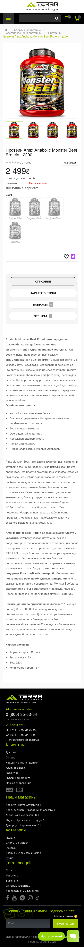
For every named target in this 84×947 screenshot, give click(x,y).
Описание (43, 281)
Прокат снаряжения (18, 783)
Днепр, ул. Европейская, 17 (23, 825)
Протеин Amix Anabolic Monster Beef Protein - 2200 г (36, 36)
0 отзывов (25, 162)
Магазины (12, 875)
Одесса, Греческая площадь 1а (26, 820)
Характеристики (43, 293)
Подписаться (65, 923)
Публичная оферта (18, 778)
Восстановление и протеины (22, 32)
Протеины (54, 32)
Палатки (11, 837)
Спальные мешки (17, 842)
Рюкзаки (11, 848)
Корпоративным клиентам (22, 890)
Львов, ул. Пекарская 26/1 (22, 815)
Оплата (10, 757)
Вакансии (12, 880)
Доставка (11, 752)
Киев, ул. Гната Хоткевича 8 (23, 805)
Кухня (9, 858)
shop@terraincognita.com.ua (24, 739)
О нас (9, 870)
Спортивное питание (27, 29)
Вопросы (42, 304)
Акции (15, 767)
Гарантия (12, 772)
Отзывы (42, 316)
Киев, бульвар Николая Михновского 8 (30, 810)
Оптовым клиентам (18, 885)
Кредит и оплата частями (22, 762)
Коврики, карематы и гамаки (24, 853)
